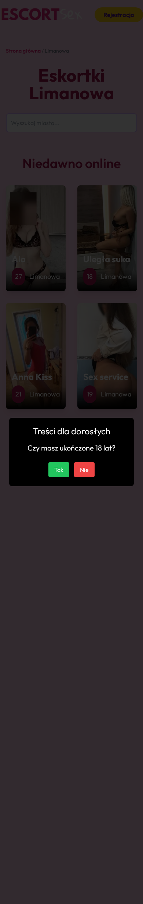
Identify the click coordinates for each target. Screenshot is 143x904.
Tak (58, 469)
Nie (84, 469)
